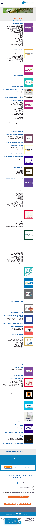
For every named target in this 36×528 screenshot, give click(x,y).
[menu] (2, 3)
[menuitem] (33, 508)
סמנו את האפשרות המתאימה (29, 484)
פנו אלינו (29, 521)
